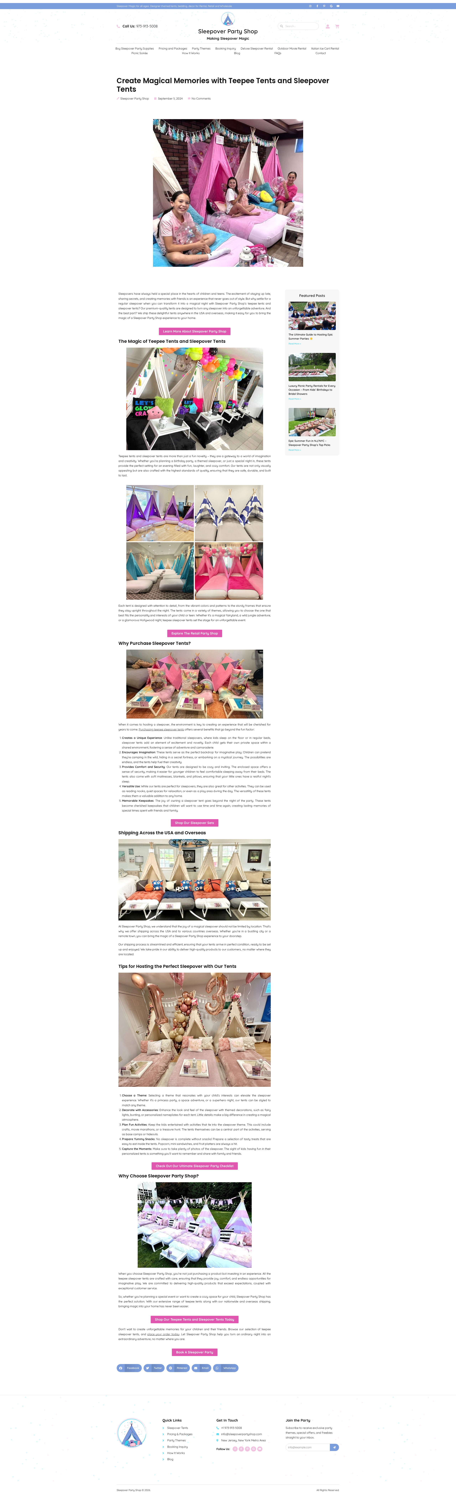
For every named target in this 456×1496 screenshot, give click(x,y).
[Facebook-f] (317, 6)
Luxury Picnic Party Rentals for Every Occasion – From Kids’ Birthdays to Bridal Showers (312, 390)
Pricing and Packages (173, 48)
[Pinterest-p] (324, 6)
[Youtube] (338, 6)
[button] (129, 1368)
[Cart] (337, 26)
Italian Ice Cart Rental (325, 48)
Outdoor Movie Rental (292, 48)
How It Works (191, 53)
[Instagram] (310, 6)
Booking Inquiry (225, 48)
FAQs (277, 53)
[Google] (331, 6)
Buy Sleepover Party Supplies (134, 48)
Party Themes (201, 48)
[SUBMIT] (334, 1447)
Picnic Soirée (139, 53)
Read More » (295, 343)
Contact (321, 53)
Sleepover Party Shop (228, 31)
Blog (237, 53)
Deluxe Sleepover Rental (257, 48)
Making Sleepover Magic (228, 38)
